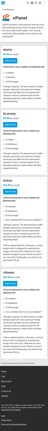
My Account (6, 381)
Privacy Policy (6, 420)
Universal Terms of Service (11, 410)
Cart (3, 376)
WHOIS (4, 396)
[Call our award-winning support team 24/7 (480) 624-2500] (36, 3)
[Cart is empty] (44, 2)
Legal (3, 416)
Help (3, 386)
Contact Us (6, 391)
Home (4, 371)
